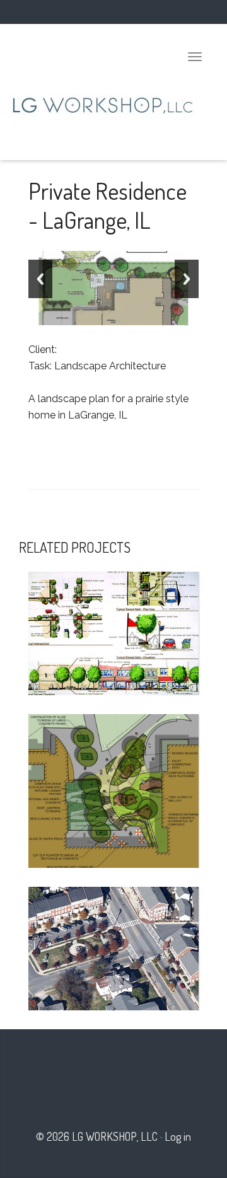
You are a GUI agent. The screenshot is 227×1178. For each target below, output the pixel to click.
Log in (178, 1136)
